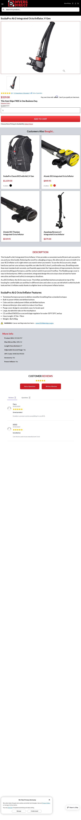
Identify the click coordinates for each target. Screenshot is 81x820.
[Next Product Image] (74, 47)
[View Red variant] (54, 185)
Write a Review (51, 386)
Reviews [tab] (12, 397)
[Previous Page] (2, 83)
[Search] (3, 9)
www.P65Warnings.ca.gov (44, 323)
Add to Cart (41, 119)
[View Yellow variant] (51, 185)
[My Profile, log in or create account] (75, 3)
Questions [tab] (26, 397)
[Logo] (24, 3)
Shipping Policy (5, 103)
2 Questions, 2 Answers (21, 93)
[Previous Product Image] (6, 47)
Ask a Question (29, 386)
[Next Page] (78, 83)
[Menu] (3, 3)
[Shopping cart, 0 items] (78, 3)
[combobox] (42, 9)
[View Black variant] (10, 185)
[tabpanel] (40, 421)
